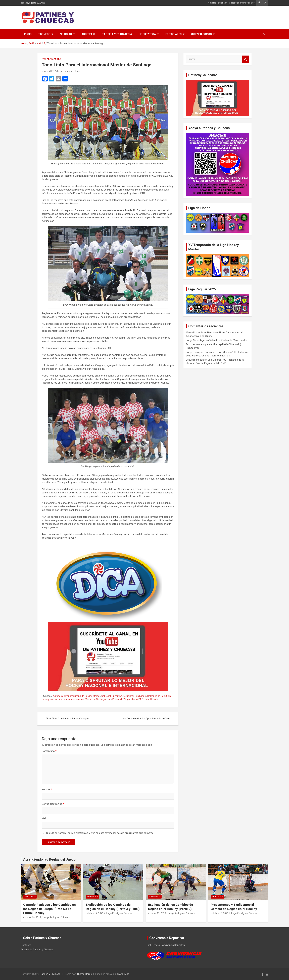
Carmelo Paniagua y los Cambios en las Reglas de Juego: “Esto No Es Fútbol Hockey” (49, 909)
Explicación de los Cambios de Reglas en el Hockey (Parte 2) (170, 907)
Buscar (245, 59)
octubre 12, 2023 (95, 913)
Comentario (49, 751)
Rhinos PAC (137, 699)
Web (44, 818)
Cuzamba (117, 696)
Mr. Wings (125, 699)
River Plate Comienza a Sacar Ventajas (67, 718)
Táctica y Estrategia (117, 34)
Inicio (28, 34)
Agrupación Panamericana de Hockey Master (76, 696)
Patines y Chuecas (50, 973)
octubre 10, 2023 (219, 913)
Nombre (47, 789)
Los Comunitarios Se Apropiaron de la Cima (146, 718)
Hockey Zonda (49, 699)
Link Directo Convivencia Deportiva (166, 945)
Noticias (66, 34)
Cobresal (106, 696)
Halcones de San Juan (159, 696)
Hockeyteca (147, 34)
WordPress (123, 973)
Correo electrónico (53, 803)
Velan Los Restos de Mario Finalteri (228, 340)
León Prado (113, 699)
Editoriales (173, 34)
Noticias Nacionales (217, 3)
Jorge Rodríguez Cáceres (69, 71)
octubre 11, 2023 (157, 913)
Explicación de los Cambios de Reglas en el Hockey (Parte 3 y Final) (113, 907)
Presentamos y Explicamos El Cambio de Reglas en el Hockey (234, 907)
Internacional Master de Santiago (88, 699)
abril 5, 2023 (48, 71)
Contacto (26, 945)
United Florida (151, 699)
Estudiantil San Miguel (134, 696)
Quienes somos (201, 34)
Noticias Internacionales (243, 3)
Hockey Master (51, 58)
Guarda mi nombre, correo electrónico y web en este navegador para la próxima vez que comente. (100, 832)
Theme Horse (84, 973)
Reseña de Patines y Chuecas (37, 949)
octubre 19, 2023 (32, 917)
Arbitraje (88, 34)
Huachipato (64, 699)
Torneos (44, 34)
